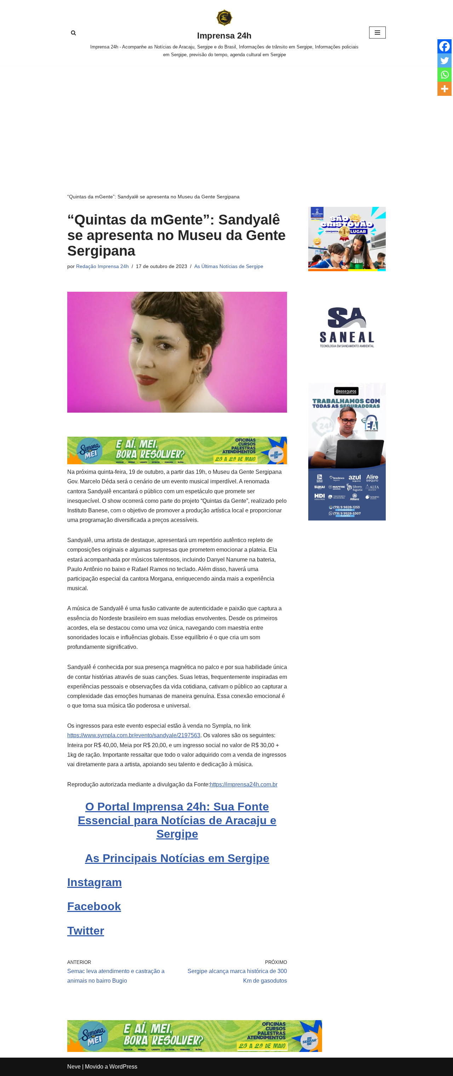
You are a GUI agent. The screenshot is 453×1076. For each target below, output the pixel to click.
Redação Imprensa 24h (102, 266)
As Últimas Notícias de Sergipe (228, 266)
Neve (74, 1067)
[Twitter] (444, 60)
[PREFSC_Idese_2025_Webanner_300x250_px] (347, 269)
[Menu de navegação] (377, 33)
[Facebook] (444, 46)
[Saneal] (347, 364)
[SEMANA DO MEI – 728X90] (177, 462)
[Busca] (73, 32)
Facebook (94, 906)
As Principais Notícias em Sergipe (177, 858)
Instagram (94, 882)
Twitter (85, 930)
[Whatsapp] (444, 75)
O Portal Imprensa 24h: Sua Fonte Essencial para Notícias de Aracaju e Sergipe (177, 820)
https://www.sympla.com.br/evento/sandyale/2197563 (133, 735)
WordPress (123, 1067)
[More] (444, 89)
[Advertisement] (226, 118)
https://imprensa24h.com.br (243, 784)
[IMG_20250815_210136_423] (347, 519)
